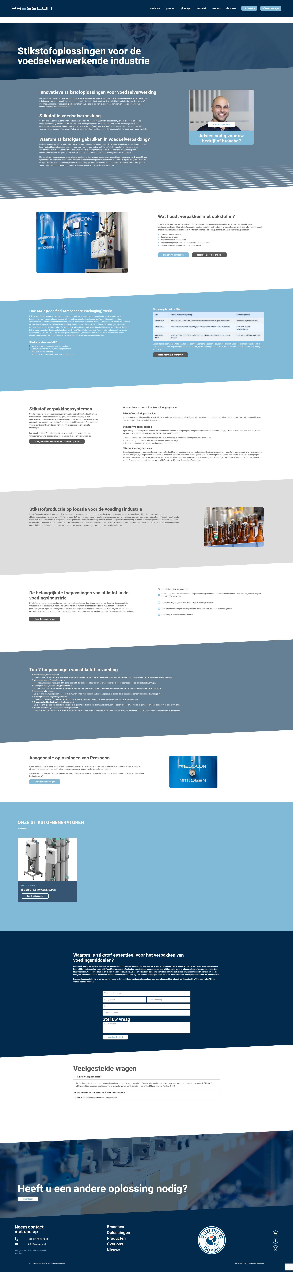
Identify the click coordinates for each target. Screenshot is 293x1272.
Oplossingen (118, 1232)
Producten (116, 1238)
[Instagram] (275, 1248)
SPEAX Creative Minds (58, 1263)
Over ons (115, 1244)
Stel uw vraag (116, 1019)
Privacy (245, 1263)
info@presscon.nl (37, 1244)
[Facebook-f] (275, 1241)
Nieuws (113, 1249)
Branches (115, 1226)
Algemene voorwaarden (256, 1263)
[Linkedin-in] (275, 1233)
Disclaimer (238, 1263)
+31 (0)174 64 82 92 (38, 1239)
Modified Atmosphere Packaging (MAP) (81, 126)
